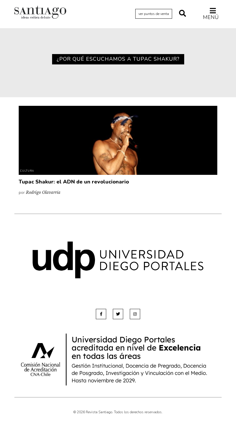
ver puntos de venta (153, 14)
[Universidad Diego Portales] (118, 260)
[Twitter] (118, 314)
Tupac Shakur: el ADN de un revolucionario (74, 181)
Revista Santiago (40, 13)
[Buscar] (182, 14)
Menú (211, 17)
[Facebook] (101, 314)
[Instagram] (135, 314)
